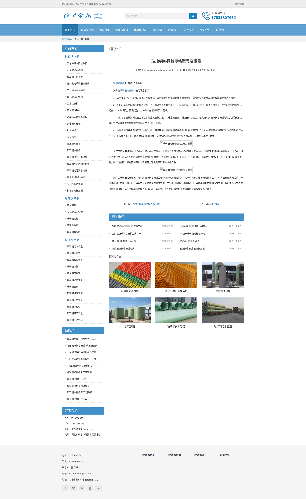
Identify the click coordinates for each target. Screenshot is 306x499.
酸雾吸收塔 (72, 225)
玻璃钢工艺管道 (75, 320)
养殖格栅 (71, 137)
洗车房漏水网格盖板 (176, 291)
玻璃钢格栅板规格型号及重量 (81, 339)
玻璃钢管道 (121, 30)
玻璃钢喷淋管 (73, 253)
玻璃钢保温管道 (75, 313)
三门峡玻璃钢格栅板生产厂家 (126, 233)
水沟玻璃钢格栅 (130, 291)
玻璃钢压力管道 (75, 300)
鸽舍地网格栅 (73, 123)
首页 (76, 38)
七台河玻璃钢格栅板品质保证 (146, 203)
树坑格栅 (71, 130)
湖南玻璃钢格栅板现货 (123, 248)
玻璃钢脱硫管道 (75, 260)
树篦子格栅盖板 (75, 190)
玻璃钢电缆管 (73, 273)
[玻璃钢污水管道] (223, 310)
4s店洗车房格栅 (75, 184)
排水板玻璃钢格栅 (76, 177)
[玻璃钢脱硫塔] (223, 275)
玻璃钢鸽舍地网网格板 (78, 164)
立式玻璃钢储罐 (75, 212)
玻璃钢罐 (130, 326)
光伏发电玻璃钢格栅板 (78, 83)
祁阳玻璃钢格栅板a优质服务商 (127, 226)
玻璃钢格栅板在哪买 (189, 241)
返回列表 (214, 203)
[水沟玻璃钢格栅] (130, 275)
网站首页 (70, 30)
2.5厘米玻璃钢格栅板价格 (192, 233)
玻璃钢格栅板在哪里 (77, 399)
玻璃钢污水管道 (223, 326)
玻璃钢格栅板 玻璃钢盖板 (192, 248)
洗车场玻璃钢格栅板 (77, 117)
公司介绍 (205, 30)
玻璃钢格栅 (87, 30)
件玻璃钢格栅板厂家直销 (124, 241)
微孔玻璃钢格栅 (75, 97)
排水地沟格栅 (73, 143)
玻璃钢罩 (173, 30)
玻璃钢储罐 (72, 218)
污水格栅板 (72, 103)
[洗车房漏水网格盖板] (176, 275)
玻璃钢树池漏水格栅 (77, 170)
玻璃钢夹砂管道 (176, 326)
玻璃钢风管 (72, 266)
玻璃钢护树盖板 (75, 77)
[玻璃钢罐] (130, 310)
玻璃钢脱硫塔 (223, 291)
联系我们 (239, 4)
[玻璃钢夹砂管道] (176, 310)
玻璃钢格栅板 (126, 90)
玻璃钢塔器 (140, 30)
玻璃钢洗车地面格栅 (77, 157)
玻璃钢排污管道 (75, 293)
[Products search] (193, 16)
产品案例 (189, 30)
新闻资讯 (104, 30)
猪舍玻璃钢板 (73, 110)
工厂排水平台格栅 (76, 90)
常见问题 (157, 30)
